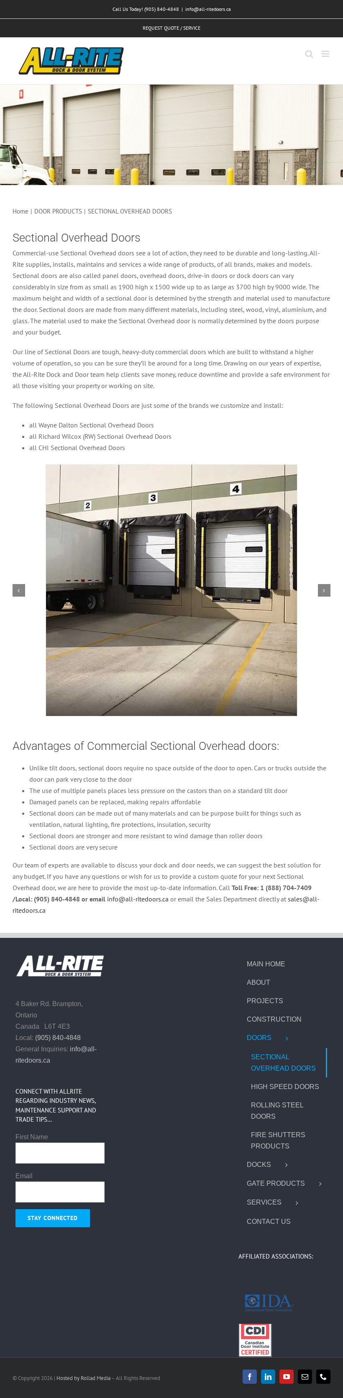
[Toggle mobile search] (309, 53)
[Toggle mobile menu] (326, 53)
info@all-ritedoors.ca (208, 9)
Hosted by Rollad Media (83, 1378)
